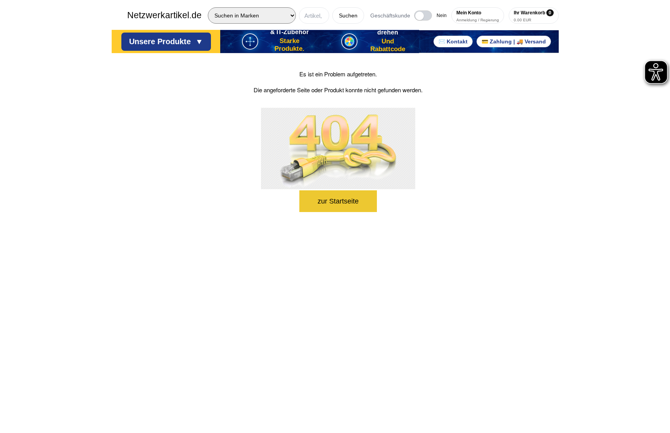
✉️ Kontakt (453, 41)
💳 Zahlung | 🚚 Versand (514, 41)
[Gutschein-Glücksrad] (349, 41)
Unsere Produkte (166, 41)
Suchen (348, 15)
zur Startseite (338, 201)
